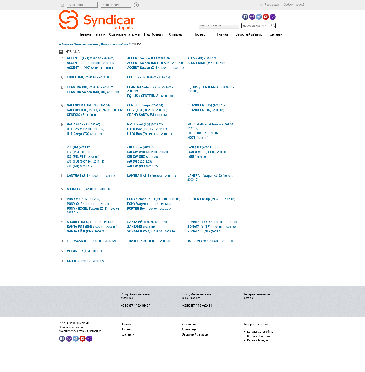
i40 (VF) (139, 161)
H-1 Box (85, 129)
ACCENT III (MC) (91, 68)
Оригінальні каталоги (124, 34)
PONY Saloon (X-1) (153, 199)
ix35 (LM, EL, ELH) (207, 152)
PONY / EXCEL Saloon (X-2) (94, 210)
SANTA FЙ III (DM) (147, 222)
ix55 (197, 157)
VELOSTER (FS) (85, 251)
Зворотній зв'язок (249, 34)
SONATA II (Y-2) (151, 231)
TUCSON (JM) (210, 241)
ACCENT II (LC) (90, 63)
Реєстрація (272, 4)
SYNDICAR (82, 323)
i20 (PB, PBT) (83, 157)
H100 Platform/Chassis (211, 126)
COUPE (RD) (148, 77)
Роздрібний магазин (135, 294)
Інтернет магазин (92, 34)
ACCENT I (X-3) (90, 58)
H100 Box (147, 129)
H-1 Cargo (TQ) (84, 134)
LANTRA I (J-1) (91, 176)
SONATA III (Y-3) (212, 222)
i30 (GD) (79, 166)
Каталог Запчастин (259, 336)
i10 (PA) (79, 152)
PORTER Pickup (211, 199)
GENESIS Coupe (145, 105)
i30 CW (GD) (142, 157)
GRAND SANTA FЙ (147, 115)
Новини (222, 34)
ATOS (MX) (201, 58)
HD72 (197, 138)
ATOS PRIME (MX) (206, 63)
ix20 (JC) (200, 147)
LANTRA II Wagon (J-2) (211, 178)
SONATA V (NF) (205, 231)
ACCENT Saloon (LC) (148, 58)
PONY (83, 199)
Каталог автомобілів (114, 44)
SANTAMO (141, 227)
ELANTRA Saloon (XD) (150, 89)
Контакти (275, 34)
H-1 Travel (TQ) (145, 124)
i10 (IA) (79, 147)
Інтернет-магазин (257, 294)
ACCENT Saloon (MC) (155, 63)
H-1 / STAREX (83, 124)
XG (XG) (85, 261)
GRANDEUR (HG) (206, 105)
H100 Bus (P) (149, 134)
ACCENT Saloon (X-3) (155, 68)
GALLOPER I (88, 105)
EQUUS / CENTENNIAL (150, 96)
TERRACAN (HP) (91, 241)
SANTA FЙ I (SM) (92, 227)
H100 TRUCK (203, 133)
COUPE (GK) (88, 77)
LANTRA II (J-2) (151, 176)
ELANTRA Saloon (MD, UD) (93, 92)
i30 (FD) (85, 161)
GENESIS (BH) (84, 115)
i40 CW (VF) (142, 166)
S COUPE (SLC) (90, 222)
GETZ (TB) (147, 110)
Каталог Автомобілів (260, 331)
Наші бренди (153, 34)
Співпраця (176, 34)
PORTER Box (149, 209)
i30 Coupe (141, 147)
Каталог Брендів (257, 340)
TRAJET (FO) (149, 241)
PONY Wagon (149, 204)
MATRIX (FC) (89, 189)
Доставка (189, 324)
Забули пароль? (294, 4)
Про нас (199, 34)
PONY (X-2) (88, 204)
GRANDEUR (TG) (205, 110)
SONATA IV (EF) (211, 227)
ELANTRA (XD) (90, 87)
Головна (67, 44)
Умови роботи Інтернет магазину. (80, 331)
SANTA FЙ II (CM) (86, 231)
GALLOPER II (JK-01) (95, 110)
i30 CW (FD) (148, 152)
